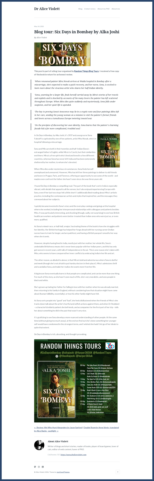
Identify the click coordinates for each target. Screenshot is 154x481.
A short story (89, 9)
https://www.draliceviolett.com (73, 454)
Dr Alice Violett (47, 8)
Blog (80, 9)
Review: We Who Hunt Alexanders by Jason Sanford (58, 427)
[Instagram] (39, 467)
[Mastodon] (35, 467)
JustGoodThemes (63, 472)
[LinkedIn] (43, 467)
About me (116, 9)
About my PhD (104, 9)
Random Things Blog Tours (86, 71)
